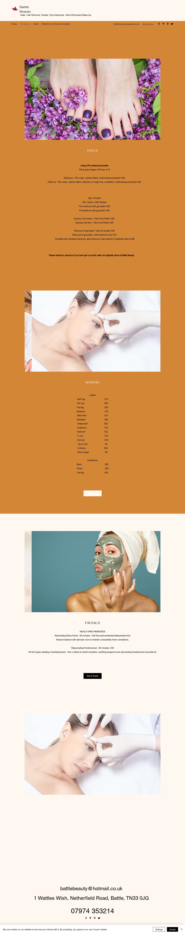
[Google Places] (163, 23)
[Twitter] (172, 23)
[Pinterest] (167, 23)
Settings (159, 929)
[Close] (181, 929)
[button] (92, 99)
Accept (172, 929)
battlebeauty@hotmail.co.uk (126, 24)
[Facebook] (159, 23)
